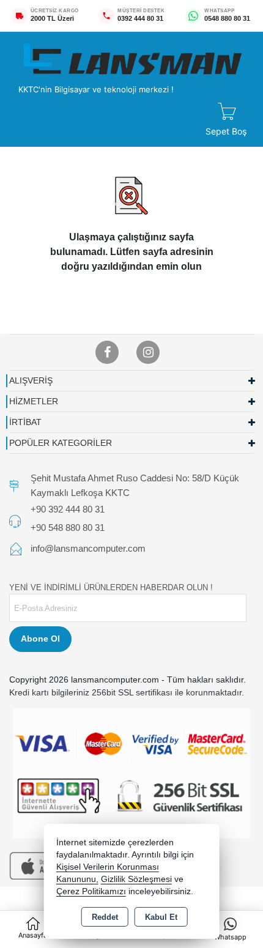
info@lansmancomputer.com (88, 548)
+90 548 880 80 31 (68, 527)
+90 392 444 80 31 (68, 509)
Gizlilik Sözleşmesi (136, 879)
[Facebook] (107, 352)
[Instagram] (148, 352)
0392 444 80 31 (140, 18)
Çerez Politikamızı (91, 891)
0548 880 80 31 (227, 18)
